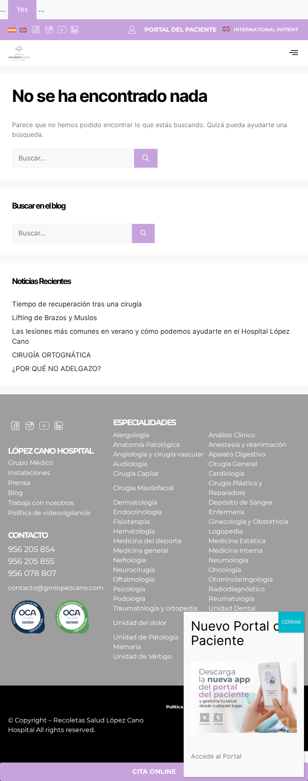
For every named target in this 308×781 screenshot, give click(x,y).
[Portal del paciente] (132, 30)
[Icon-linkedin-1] (74, 29)
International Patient (266, 29)
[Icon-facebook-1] (35, 29)
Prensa (19, 483)
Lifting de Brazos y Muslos (54, 318)
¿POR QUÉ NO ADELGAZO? (56, 369)
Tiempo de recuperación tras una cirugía (77, 304)
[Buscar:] (73, 158)
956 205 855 (31, 561)
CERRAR (291, 622)
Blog (15, 493)
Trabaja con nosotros (41, 503)
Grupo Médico (30, 463)
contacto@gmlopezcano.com (55, 588)
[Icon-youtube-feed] (61, 29)
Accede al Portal (216, 756)
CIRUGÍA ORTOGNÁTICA (51, 355)
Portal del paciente (180, 29)
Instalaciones (29, 473)
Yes (22, 9)
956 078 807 (32, 573)
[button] (293, 53)
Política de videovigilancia (49, 513)
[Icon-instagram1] (48, 29)
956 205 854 (31, 549)
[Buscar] (146, 158)
